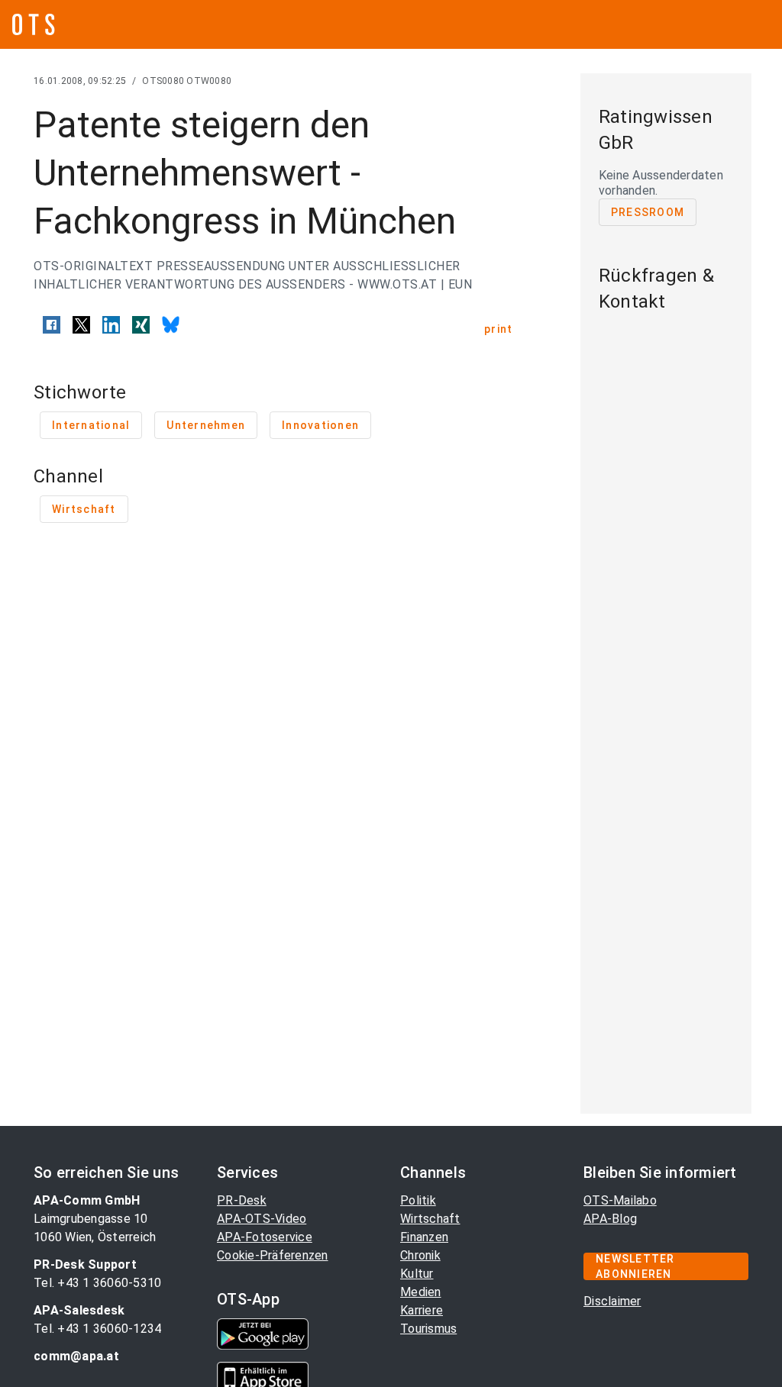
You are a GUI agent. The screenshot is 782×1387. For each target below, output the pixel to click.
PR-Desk (242, 1200)
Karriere (421, 1310)
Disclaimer (612, 1301)
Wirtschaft (430, 1218)
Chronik (420, 1255)
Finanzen (424, 1237)
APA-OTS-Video (261, 1218)
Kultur (417, 1273)
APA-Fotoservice (264, 1237)
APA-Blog (610, 1218)
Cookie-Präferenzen (272, 1255)
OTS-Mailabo (620, 1200)
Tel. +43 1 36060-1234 (97, 1328)
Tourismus (428, 1328)
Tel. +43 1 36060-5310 (97, 1283)
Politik (418, 1200)
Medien (420, 1292)
